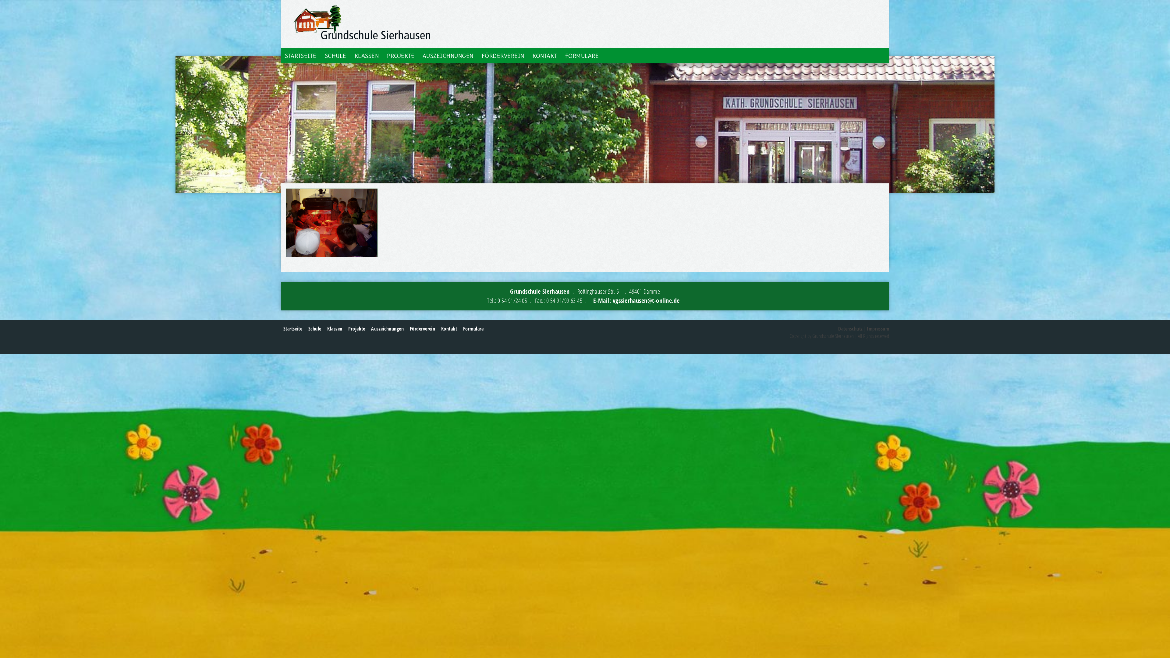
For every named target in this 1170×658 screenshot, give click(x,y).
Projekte (400, 55)
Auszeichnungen (448, 55)
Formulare (582, 55)
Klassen (367, 55)
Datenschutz (850, 328)
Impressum (878, 328)
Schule (335, 55)
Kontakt (545, 55)
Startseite (301, 55)
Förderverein (503, 55)
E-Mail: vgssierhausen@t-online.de (636, 300)
